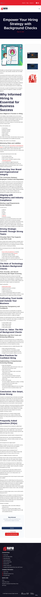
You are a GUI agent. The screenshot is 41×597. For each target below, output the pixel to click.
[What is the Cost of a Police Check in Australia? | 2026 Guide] (33, 78)
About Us (23, 2)
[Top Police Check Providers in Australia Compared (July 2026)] (33, 67)
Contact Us (32, 2)
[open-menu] (39, 8)
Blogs (28, 2)
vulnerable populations (6, 160)
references (16, 253)
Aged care (4, 215)
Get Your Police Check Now (12, 534)
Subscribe (12, 528)
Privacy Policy (13, 531)
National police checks (6, 286)
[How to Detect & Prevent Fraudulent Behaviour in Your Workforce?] (33, 55)
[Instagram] (38, 3)
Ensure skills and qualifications (8, 251)
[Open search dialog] (28, 48)
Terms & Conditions (32, 593)
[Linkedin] (36, 3)
